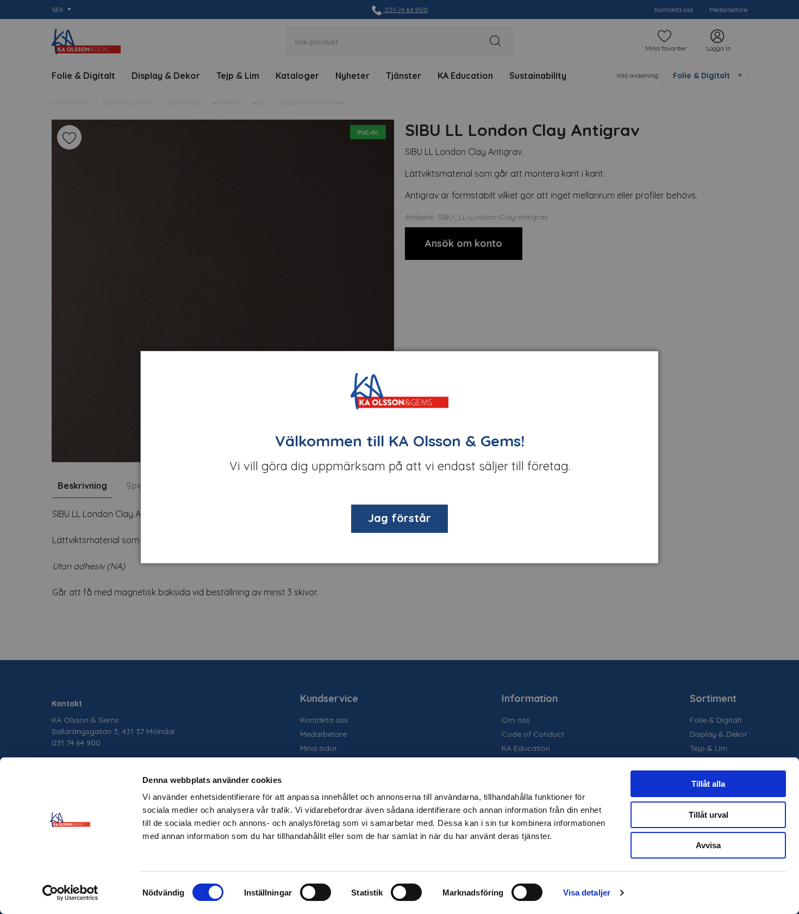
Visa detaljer (586, 892)
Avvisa (708, 845)
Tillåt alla (708, 783)
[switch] (315, 892)
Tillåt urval (708, 814)
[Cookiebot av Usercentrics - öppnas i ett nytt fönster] (70, 893)
